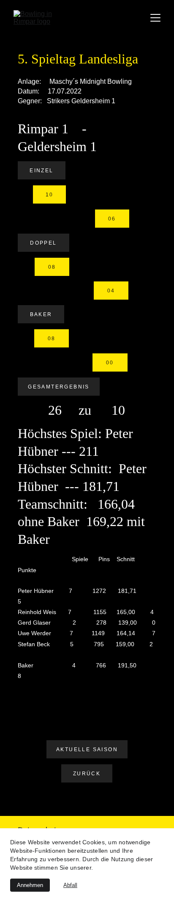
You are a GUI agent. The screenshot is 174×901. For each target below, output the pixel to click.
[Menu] (155, 18)
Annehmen (30, 885)
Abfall (70, 885)
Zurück (87, 774)
